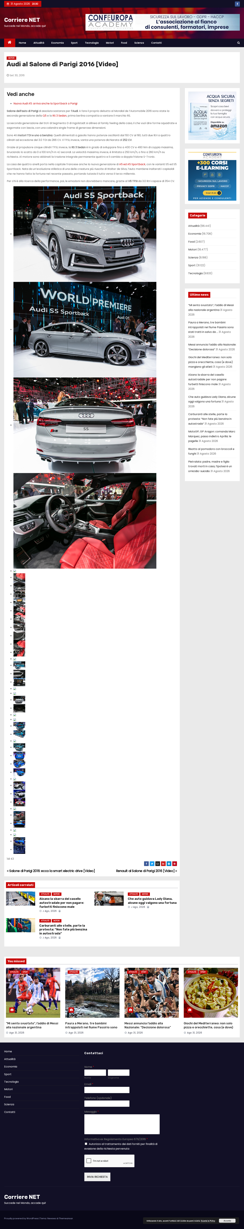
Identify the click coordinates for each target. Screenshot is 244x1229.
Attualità (39, 42)
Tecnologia (92, 42)
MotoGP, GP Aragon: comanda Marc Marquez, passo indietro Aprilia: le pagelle (211, 436)
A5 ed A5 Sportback (132, 164)
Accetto (227, 1220)
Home (22, 42)
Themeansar (66, 1218)
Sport (74, 42)
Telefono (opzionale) (98, 1098)
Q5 (44, 116)
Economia (57, 42)
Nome (89, 1067)
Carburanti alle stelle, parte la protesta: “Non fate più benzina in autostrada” (63, 929)
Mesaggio (91, 1112)
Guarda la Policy (208, 1221)
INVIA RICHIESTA (97, 1177)
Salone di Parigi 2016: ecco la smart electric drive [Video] (52, 871)
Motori (110, 42)
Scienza (139, 42)
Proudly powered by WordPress (21, 1218)
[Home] (9, 43)
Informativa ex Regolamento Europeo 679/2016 (116, 1139)
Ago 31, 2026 (16, 1032)
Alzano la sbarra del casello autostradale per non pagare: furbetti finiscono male (61, 903)
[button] (238, 43)
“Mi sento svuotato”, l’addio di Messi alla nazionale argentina (32, 1025)
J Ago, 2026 (49, 911)
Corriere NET (22, 19)
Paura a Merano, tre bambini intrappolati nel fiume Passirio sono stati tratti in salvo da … (211, 327)
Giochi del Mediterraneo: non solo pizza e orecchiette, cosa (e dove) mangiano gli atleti (210, 362)
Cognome (113, 1077)
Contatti (156, 42)
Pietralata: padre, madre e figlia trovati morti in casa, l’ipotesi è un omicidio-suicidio (210, 466)
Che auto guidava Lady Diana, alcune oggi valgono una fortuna (152, 901)
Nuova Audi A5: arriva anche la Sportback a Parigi (45, 103)
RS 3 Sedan (59, 116)
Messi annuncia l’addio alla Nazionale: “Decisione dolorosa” (147, 1025)
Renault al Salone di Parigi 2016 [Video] (145, 871)
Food (124, 42)
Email (88, 1084)
